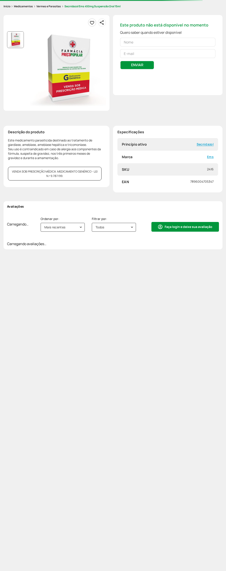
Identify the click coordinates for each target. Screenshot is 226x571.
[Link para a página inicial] (7, 6)
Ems (210, 157)
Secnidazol (205, 144)
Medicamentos (23, 6)
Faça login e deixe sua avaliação (188, 227)
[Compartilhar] (102, 22)
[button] (68, 69)
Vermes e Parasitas (48, 6)
